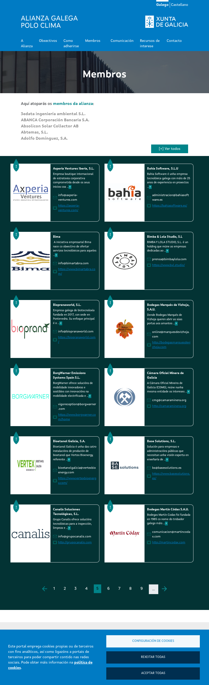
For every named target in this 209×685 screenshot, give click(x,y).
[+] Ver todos (169, 149)
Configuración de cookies (153, 641)
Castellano (179, 5)
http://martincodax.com (168, 542)
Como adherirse (71, 43)
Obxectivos (48, 41)
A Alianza (27, 43)
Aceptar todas (153, 673)
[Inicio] (49, 21)
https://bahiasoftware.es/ (169, 205)
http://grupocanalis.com (75, 542)
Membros (92, 41)
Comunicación (122, 41)
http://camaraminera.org (169, 406)
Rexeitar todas (153, 657)
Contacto (174, 41)
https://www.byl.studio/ (168, 265)
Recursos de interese (150, 43)
